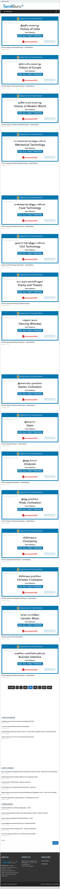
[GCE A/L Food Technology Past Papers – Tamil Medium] (29, 210)
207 (35, 687)
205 (25, 687)
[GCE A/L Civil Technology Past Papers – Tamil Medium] (29, 248)
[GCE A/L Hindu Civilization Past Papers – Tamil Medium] (29, 504)
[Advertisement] (29, 182)
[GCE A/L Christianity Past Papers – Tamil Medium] (29, 543)
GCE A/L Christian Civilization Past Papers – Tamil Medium (18, 598)
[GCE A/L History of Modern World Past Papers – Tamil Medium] (29, 108)
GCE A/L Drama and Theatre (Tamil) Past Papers (15, 303)
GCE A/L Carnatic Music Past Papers (12, 637)
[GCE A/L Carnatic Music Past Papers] (29, 620)
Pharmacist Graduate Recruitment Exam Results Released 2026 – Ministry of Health (24, 813)
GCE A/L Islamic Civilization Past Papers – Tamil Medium (18, 405)
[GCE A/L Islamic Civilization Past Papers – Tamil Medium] (29, 389)
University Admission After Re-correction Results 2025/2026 (18, 833)
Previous (11, 687)
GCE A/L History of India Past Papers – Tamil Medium (17, 47)
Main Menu (9, 11)
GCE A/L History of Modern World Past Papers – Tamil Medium (20, 124)
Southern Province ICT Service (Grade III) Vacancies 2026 (17, 737)
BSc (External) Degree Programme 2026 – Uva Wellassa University (19, 797)
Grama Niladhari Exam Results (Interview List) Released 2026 (18, 823)
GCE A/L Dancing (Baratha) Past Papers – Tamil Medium (17, 342)
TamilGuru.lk (13, 884)
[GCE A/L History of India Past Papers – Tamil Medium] (29, 31)
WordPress (49, 884)
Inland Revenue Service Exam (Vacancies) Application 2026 (17, 721)
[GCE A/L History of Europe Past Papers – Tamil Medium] (29, 69)
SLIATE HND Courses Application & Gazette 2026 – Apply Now (18, 787)
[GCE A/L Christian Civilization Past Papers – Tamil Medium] (29, 582)
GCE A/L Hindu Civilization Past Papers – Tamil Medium (18, 521)
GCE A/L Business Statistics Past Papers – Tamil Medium (18, 675)
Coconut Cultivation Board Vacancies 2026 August (15, 726)
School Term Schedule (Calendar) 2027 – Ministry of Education (18, 828)
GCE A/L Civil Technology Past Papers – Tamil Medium (17, 265)
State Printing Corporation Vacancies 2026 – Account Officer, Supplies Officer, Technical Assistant (28, 731)
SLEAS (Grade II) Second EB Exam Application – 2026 (16, 807)
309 (44, 687)
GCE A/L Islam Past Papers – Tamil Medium (14, 444)
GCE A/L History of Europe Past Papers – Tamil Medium (17, 86)
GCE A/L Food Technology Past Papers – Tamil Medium (17, 226)
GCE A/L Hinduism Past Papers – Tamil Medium (15, 482)
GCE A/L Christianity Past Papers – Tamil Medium (16, 559)
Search (3, 840)
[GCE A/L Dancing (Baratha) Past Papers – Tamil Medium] (29, 326)
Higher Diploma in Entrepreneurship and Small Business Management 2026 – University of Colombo (28, 792)
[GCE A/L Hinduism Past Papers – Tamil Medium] (29, 466)
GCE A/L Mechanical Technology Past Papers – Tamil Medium (19, 163)
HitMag (56, 884)
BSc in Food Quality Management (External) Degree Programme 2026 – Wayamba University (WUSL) (29, 771)
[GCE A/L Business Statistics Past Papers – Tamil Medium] (29, 659)
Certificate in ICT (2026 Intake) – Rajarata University (16, 782)
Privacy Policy (45, 861)
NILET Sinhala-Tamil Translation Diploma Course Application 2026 (19, 777)
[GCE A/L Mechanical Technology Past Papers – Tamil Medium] (29, 147)
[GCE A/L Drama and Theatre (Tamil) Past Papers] (29, 287)
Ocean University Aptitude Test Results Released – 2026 (17, 818)
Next (49, 687)
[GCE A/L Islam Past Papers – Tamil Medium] (29, 427)
